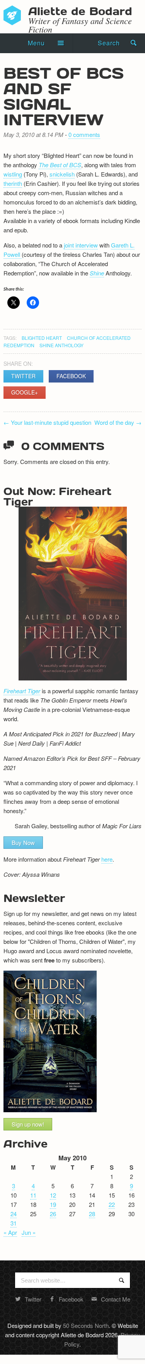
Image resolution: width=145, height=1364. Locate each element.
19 (53, 1204)
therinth (12, 183)
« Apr (10, 1232)
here (107, 859)
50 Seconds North (86, 1325)
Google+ (24, 392)
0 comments (84, 134)
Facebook (71, 376)
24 (13, 1214)
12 (53, 1195)
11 (33, 1195)
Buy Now (23, 842)
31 (13, 1223)
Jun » (29, 1232)
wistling (12, 174)
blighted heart (42, 337)
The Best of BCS (60, 165)
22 (112, 1204)
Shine (97, 273)
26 (53, 1214)
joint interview (81, 245)
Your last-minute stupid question (47, 422)
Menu (36, 42)
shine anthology (61, 345)
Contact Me (115, 1299)
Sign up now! (28, 1124)
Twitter (23, 376)
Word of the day (118, 422)
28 (92, 1214)
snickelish (62, 174)
